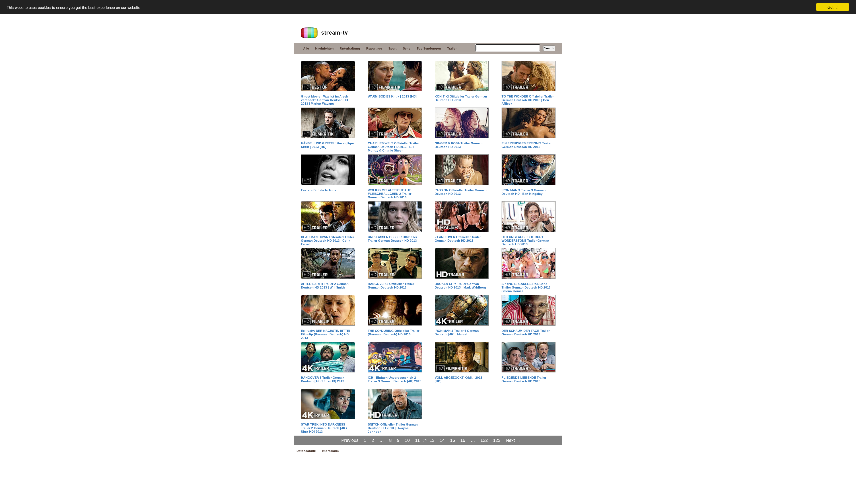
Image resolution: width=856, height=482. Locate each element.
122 (484, 440)
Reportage (374, 48)
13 (432, 440)
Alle (306, 48)
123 (496, 440)
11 (417, 440)
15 (452, 440)
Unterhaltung (350, 48)
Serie (406, 48)
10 (407, 440)
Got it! (832, 7)
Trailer (452, 48)
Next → (513, 440)
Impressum (330, 451)
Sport (392, 48)
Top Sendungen (429, 48)
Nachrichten (324, 48)
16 (462, 440)
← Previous (346, 440)
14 (442, 440)
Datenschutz (306, 451)
